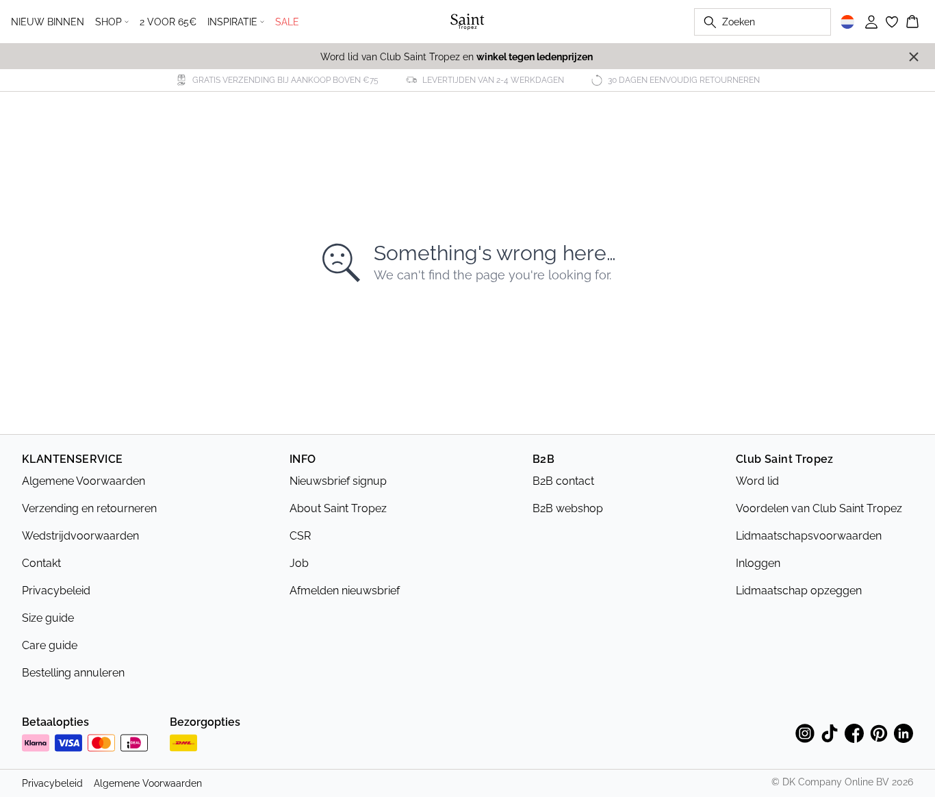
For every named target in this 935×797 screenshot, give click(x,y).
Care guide (49, 645)
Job (299, 563)
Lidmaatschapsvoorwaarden (809, 535)
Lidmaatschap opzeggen (799, 590)
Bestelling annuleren (73, 672)
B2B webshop (568, 508)
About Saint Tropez (338, 508)
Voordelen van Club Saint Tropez (819, 508)
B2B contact (563, 481)
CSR (300, 535)
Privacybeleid (56, 590)
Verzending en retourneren (89, 508)
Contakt (41, 563)
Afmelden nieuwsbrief (345, 590)
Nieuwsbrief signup (338, 481)
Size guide (48, 617)
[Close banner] (914, 57)
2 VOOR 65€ (168, 21)
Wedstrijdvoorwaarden (80, 535)
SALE (287, 21)
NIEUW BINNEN (47, 21)
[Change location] (847, 22)
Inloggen (758, 563)
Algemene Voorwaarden (83, 481)
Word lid (757, 481)
